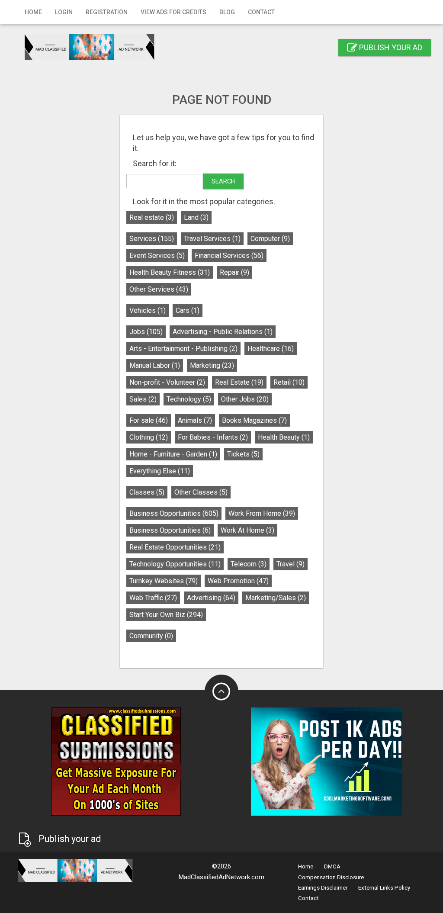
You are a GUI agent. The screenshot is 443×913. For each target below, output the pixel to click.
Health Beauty (284, 437)
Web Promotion (238, 581)
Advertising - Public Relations (223, 332)
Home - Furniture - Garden (173, 454)
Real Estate (239, 382)
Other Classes (201, 492)
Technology (189, 399)
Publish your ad (389, 47)
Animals (195, 420)
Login (64, 12)
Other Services (158, 289)
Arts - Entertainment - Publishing (183, 348)
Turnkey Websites (163, 581)
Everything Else (159, 471)
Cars (187, 310)
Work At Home (247, 530)
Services (151, 239)
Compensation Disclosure (331, 877)
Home (33, 12)
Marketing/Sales (275, 598)
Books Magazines (254, 420)
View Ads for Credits (173, 12)
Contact (261, 12)
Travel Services (212, 239)
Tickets (243, 454)
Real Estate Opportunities (175, 547)
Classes (146, 492)
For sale (148, 420)
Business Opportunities (173, 513)
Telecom (248, 564)
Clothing (148, 437)
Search (223, 181)
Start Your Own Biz (166, 615)
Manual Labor (154, 365)
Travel (290, 564)
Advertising (211, 598)
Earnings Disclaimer (322, 887)
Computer (270, 239)
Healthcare (270, 348)
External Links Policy (384, 887)
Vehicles (147, 310)
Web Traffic (153, 598)
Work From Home (261, 513)
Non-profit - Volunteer (167, 382)
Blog (227, 12)
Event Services (157, 255)
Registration (107, 12)
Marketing (212, 365)
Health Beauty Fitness (169, 272)
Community (151, 636)
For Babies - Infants (213, 437)
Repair (234, 272)
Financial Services (229, 255)
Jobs (146, 332)
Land (196, 217)
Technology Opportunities (175, 564)
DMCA (332, 866)
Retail (289, 382)
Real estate (151, 217)
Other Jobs (245, 399)
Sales (143, 399)
